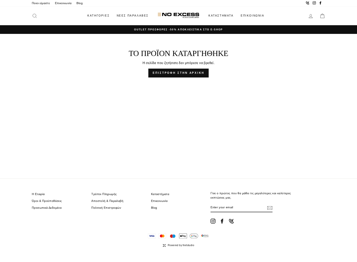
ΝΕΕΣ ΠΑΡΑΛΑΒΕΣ (133, 15)
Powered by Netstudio (181, 245)
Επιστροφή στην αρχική (178, 72)
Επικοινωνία (63, 3)
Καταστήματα (160, 194)
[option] (178, 29)
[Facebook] (222, 221)
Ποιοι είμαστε (41, 3)
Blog (79, 3)
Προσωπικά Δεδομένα (47, 207)
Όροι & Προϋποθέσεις (47, 200)
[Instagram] (213, 221)
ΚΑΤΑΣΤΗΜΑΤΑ (221, 15)
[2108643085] (231, 221)
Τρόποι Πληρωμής (104, 194)
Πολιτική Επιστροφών (106, 207)
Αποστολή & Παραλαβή (107, 200)
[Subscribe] (270, 207)
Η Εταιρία (38, 194)
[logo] (178, 15)
